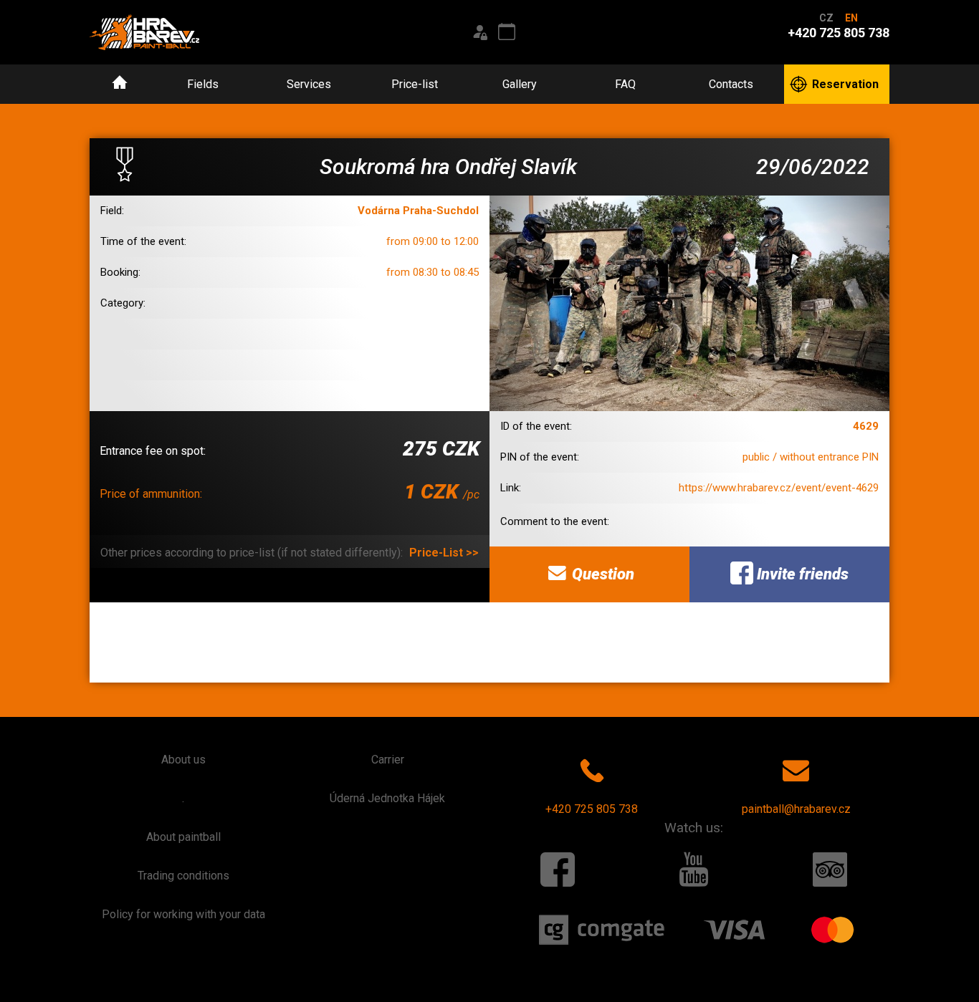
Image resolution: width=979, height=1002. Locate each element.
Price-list (414, 84)
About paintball (183, 837)
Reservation (845, 84)
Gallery (519, 84)
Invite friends (801, 574)
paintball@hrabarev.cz (796, 809)
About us (183, 759)
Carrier (387, 759)
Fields (203, 84)
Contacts (731, 84)
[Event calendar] (506, 32)
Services (309, 84)
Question (601, 574)
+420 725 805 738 (591, 809)
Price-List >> (444, 552)
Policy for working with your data (183, 914)
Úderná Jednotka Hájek (387, 798)
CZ (826, 18)
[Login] (479, 32)
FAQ (625, 84)
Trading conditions (183, 875)
